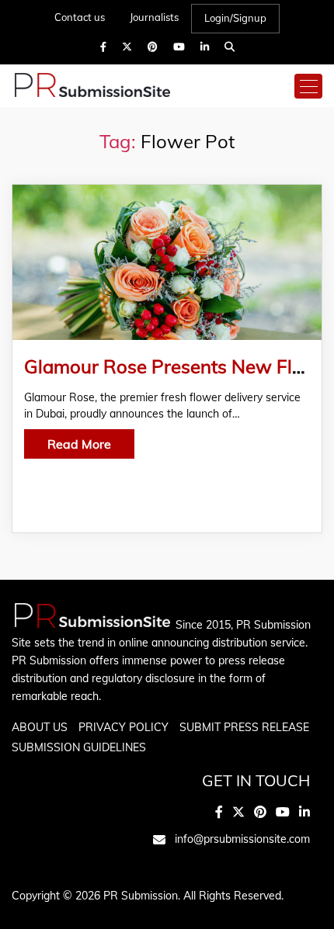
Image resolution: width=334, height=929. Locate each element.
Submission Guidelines (79, 747)
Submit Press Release (244, 727)
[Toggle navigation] (308, 86)
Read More (79, 444)
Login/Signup (235, 18)
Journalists (154, 17)
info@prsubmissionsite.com (242, 839)
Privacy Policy (123, 727)
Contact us (79, 17)
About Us (40, 727)
